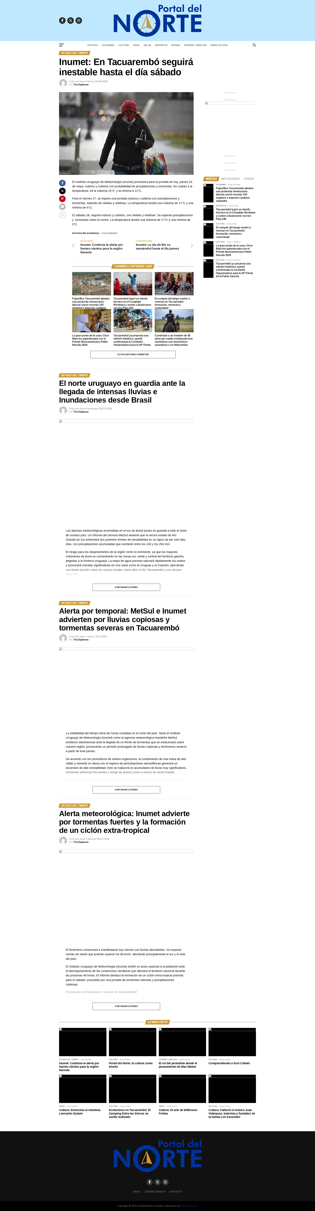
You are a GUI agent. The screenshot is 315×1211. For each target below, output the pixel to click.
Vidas (136, 45)
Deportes (161, 45)
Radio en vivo (219, 45)
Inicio (136, 1191)
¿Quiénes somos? (155, 1191)
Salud (147, 45)
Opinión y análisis (195, 45)
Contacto (175, 1191)
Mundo (175, 45)
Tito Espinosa (80, 84)
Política (92, 45)
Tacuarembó (110, 233)
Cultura (123, 45)
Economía (108, 45)
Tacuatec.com (189, 1206)
